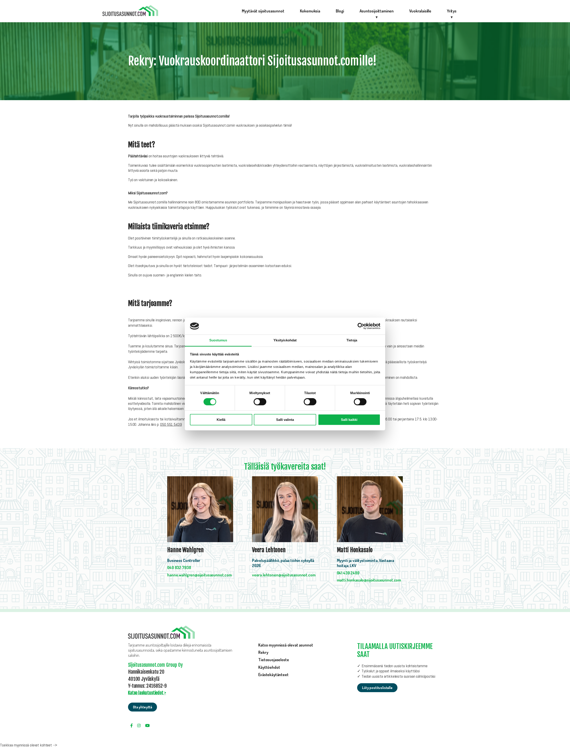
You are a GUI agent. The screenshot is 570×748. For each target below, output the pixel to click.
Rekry (263, 652)
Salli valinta (285, 420)
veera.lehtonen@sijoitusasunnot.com (284, 574)
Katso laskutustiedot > (147, 692)
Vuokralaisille (420, 10)
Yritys (451, 10)
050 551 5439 (171, 424)
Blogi (340, 10)
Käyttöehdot (269, 667)
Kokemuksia (310, 10)
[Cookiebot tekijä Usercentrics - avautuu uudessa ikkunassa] (360, 326)
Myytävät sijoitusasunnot (263, 10)
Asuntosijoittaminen (377, 10)
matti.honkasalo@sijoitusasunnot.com (369, 580)
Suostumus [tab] (218, 340)
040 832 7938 (179, 567)
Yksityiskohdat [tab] (285, 340)
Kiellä (221, 420)
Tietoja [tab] (351, 340)
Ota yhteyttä (142, 707)
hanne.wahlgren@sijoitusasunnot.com (199, 574)
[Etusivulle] (130, 11)
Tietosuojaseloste (273, 659)
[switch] (260, 401)
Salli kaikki (349, 420)
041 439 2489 (348, 572)
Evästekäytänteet (273, 674)
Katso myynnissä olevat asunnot (285, 645)
